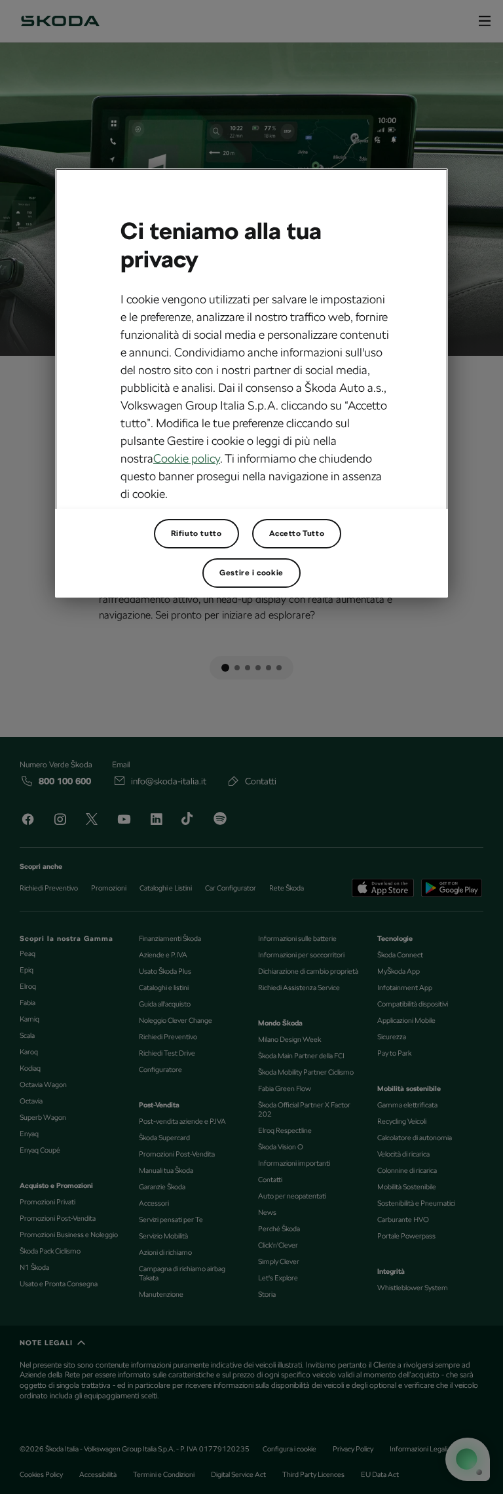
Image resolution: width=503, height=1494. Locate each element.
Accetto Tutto (297, 533)
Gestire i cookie (251, 572)
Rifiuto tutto (196, 533)
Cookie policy (186, 458)
